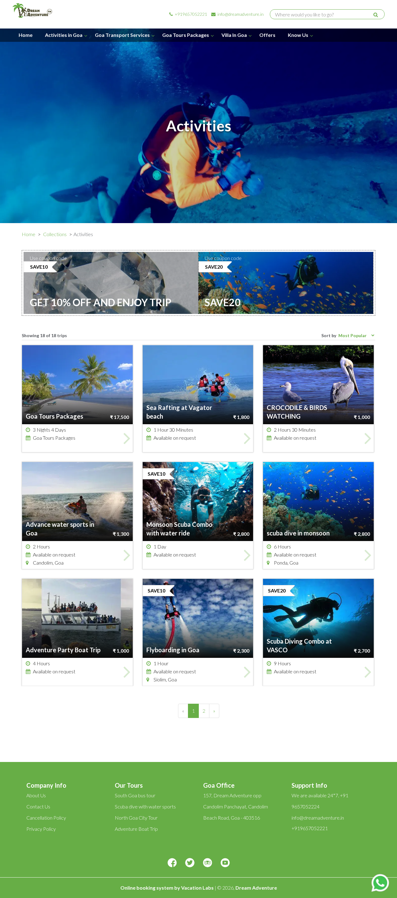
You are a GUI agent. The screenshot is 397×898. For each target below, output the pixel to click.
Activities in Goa (64, 35)
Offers (267, 35)
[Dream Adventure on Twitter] (189, 863)
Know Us (298, 35)
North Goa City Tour (136, 818)
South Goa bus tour (135, 795)
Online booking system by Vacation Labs (167, 888)
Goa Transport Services (122, 35)
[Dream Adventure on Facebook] (172, 863)
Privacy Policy (41, 829)
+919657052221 (190, 14)
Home (26, 35)
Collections (55, 234)
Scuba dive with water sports (145, 806)
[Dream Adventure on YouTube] (225, 863)
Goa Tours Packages (185, 35)
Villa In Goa (234, 35)
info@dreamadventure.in (240, 14)
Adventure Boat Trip (136, 829)
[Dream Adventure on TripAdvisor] (207, 863)
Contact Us (38, 806)
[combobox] (324, 15)
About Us (36, 795)
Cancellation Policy (46, 818)
